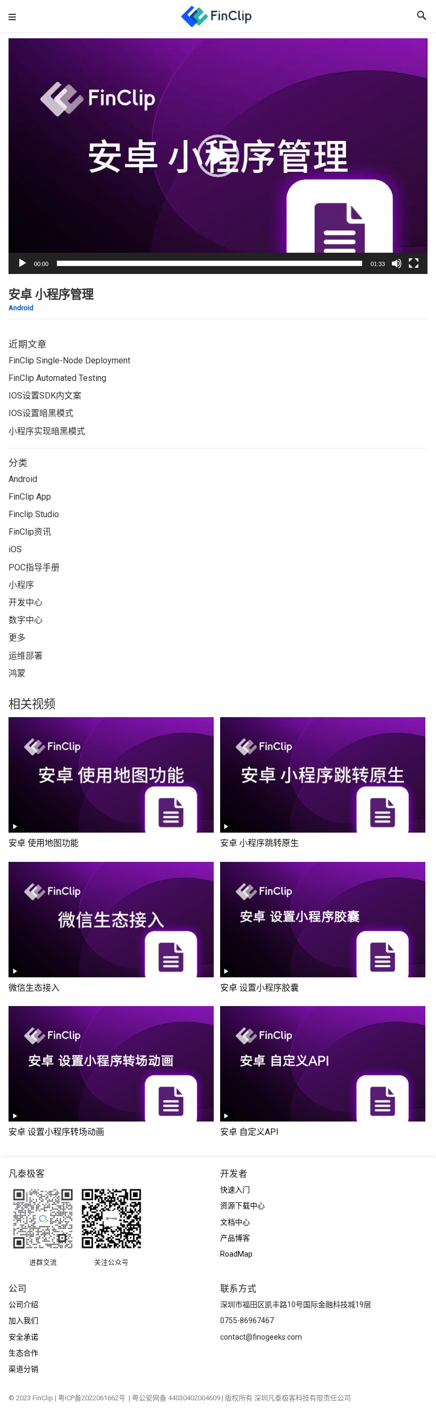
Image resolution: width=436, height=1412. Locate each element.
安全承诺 (23, 1337)
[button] (218, 156)
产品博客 (235, 1238)
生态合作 (23, 1353)
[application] (218, 156)
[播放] (22, 263)
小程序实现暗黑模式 (47, 431)
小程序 (21, 585)
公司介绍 (23, 1304)
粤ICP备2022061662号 (93, 1398)
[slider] (209, 263)
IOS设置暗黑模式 (41, 413)
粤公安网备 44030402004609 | (178, 1398)
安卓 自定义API (249, 1132)
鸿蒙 (17, 673)
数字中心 (26, 620)
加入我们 (23, 1320)
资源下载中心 (242, 1205)
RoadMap (236, 1254)
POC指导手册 (34, 567)
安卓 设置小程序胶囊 (259, 988)
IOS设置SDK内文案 (45, 396)
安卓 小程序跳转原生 (259, 843)
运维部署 (26, 656)
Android (21, 308)
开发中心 (26, 602)
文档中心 (235, 1222)
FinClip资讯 (30, 532)
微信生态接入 (34, 988)
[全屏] (413, 263)
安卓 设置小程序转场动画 (56, 1132)
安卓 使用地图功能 (44, 843)
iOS (15, 549)
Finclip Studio (34, 514)
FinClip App (30, 497)
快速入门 (235, 1189)
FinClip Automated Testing (57, 378)
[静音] (396, 263)
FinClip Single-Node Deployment (69, 360)
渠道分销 (23, 1369)
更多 (17, 638)
